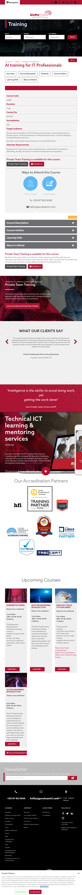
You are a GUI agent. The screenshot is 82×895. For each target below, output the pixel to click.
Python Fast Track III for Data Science (65, 656)
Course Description (28, 73)
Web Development (11, 830)
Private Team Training (18, 159)
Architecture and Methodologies (10, 851)
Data (6, 836)
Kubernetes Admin (15, 605)
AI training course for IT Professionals (12, 859)
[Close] (79, 873)
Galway (71, 798)
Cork (65, 798)
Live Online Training (30, 815)
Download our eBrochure (22, 471)
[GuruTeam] (41, 14)
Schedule (45, 73)
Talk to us (52, 259)
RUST (34, 605)
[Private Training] (30, 183)
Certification (9, 824)
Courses (8, 808)
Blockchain (8, 855)
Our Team (27, 821)
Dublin (59, 798)
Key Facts (11, 73)
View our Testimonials (34, 463)
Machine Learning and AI (12, 815)
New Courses (9, 818)
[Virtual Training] (49, 183)
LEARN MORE (12, 669)
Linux (6, 827)
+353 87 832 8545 (42, 200)
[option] (41, 350)
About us (27, 812)
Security (7, 847)
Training (17, 62)
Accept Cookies (35, 892)
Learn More (36, 669)
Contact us (37, 164)
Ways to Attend (30, 79)
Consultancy (46, 815)
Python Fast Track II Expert (65, 652)
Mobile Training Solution (31, 824)
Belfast (66, 800)
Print (73, 60)
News (26, 827)
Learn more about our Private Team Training (22, 306)
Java (6, 844)
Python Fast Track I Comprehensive (62, 649)
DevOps (7, 821)
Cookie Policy (44, 886)
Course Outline (60, 73)
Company (27, 808)
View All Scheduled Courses (17, 753)
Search (7, 33)
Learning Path (12, 79)
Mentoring (45, 812)
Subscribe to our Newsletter (16, 778)
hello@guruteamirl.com (42, 207)
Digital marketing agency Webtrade (69, 828)
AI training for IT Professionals (30, 62)
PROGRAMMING (44, 605)
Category (26, 33)
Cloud (7, 833)
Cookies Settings (21, 892)
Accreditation (52, 33)
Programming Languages (9, 840)
